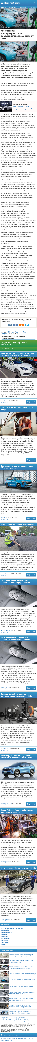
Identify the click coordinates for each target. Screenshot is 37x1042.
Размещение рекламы (21, 1019)
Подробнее (31, 402)
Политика (4, 934)
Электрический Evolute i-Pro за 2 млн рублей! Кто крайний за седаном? (17, 354)
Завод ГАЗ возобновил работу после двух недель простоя (17, 811)
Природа (4, 936)
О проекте (4, 1018)
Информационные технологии (12, 928)
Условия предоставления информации (13, 1038)
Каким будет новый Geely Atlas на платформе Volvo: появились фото (16, 756)
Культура (4, 940)
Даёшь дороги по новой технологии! (17, 524)
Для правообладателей (21, 1021)
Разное (3, 944)
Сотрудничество (19, 1018)
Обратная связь (6, 1019)
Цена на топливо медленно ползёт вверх (17, 409)
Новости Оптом (12, 3)
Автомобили (4, 402)
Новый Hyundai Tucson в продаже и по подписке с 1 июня (24, 108)
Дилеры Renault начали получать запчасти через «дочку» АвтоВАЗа (16, 695)
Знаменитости (6, 932)
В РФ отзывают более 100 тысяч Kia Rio (18, 868)
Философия (5, 938)
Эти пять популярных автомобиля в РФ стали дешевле (17, 467)
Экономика (5, 942)
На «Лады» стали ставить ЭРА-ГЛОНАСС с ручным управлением (16, 582)
